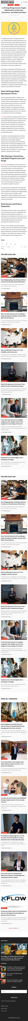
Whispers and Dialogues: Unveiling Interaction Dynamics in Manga (15, 980)
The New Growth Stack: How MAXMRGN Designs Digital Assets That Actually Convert (13, 800)
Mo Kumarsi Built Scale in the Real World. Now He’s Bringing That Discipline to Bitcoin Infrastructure (14, 913)
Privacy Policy (4, 1008)
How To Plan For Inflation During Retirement (14, 974)
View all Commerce (13, 928)
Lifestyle (4, 346)
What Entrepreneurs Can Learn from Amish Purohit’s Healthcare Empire (13, 385)
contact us (12, 1001)
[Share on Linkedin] (15, 244)
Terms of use (4, 1011)
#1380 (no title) (4, 1006)
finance (8, 246)
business (3, 246)
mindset (2, 248)
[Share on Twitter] (6, 244)
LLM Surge (3, 116)
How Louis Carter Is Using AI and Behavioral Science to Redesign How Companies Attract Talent (12, 875)
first (21, 235)
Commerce (10, 4)
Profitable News (6, 288)
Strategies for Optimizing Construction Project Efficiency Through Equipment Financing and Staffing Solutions (12, 958)
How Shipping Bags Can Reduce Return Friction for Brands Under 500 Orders (13, 281)
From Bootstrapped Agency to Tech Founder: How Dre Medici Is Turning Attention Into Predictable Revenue (12, 838)
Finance (17, 4)
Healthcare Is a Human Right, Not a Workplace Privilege (12, 458)
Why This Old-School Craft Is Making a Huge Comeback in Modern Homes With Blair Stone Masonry (13, 316)
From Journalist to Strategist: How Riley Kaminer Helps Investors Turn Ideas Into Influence (12, 764)
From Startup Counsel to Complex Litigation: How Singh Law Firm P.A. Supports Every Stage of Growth (12, 422)
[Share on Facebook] (2, 244)
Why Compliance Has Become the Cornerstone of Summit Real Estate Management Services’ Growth (12, 726)
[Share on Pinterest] (10, 244)
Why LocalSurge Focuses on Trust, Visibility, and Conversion (12, 351)
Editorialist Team (6, 324)
